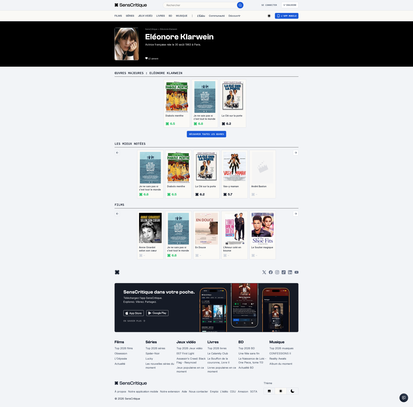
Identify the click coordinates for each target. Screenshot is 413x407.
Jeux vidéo (186, 342)
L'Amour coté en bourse (232, 249)
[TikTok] (284, 273)
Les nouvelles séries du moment (160, 365)
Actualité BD (246, 367)
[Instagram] (277, 273)
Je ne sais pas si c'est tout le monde (204, 117)
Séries (151, 342)
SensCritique (151, 29)
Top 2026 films (124, 348)
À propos (120, 391)
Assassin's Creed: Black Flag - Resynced (191, 360)
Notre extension (170, 391)
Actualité (120, 363)
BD (241, 342)
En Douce (200, 247)
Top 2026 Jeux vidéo (189, 348)
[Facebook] (271, 273)
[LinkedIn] (290, 273)
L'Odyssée (121, 358)
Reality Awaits (277, 358)
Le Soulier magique (262, 247)
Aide (184, 391)
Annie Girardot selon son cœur (148, 249)
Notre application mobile (143, 391)
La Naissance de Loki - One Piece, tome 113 (252, 360)
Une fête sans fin (248, 353)
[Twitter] (264, 273)
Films (119, 342)
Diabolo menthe (174, 115)
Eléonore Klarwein (168, 29)
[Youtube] (296, 273)
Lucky (149, 358)
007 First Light (185, 353)
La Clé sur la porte (232, 115)
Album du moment (280, 363)
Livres (213, 342)
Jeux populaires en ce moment (190, 369)
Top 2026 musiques (281, 348)
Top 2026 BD (246, 348)
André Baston (259, 186)
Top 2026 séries (155, 348)
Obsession (121, 353)
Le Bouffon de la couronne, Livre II (218, 360)
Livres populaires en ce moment (221, 369)
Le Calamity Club (217, 353)
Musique (276, 342)
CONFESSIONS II (280, 353)
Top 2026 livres (217, 348)
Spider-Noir (153, 353)
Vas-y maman (231, 186)
